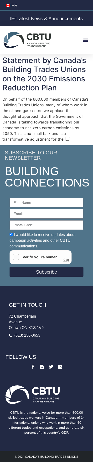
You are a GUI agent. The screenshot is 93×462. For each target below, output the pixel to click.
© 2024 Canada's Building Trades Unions (46, 456)
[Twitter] (51, 367)
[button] (85, 40)
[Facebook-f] (33, 367)
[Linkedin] (60, 367)
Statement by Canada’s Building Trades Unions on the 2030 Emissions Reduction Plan (44, 74)
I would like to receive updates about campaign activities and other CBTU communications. (42, 240)
